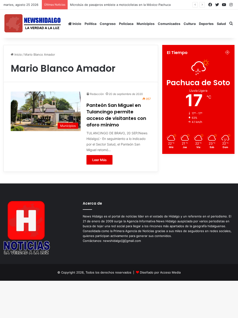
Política (90, 24)
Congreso (108, 24)
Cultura (190, 24)
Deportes (206, 24)
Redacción (97, 94)
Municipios (146, 24)
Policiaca (126, 24)
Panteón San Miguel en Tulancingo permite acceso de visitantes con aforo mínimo (116, 115)
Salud (221, 24)
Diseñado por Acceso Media (160, 272)
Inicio (76, 24)
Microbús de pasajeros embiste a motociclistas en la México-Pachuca (120, 5)
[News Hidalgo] (32, 23)
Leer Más (99, 160)
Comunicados (169, 24)
